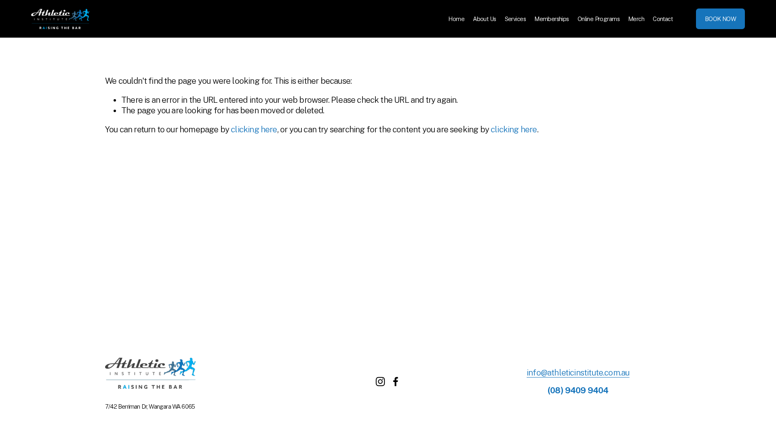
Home (456, 18)
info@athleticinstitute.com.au (578, 373)
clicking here (254, 129)
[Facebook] (396, 381)
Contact (663, 18)
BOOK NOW (720, 18)
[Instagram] (380, 381)
